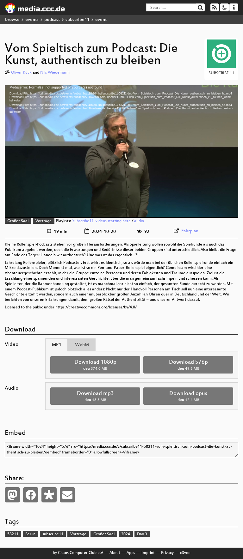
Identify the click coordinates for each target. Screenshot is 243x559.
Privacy (167, 553)
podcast (52, 19)
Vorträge (43, 221)
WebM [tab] (82, 345)
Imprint (148, 553)
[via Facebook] (30, 494)
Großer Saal (17, 221)
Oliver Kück (21, 72)
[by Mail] (67, 494)
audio (139, 221)
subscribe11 (77, 19)
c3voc (185, 553)
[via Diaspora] (49, 494)
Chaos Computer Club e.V (80, 553)
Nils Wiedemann (55, 72)
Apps (131, 553)
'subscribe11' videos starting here (101, 221)
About (114, 553)
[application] (121, 151)
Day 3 (142, 534)
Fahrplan (189, 231)
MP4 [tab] (56, 345)
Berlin (30, 534)
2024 (125, 534)
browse (12, 19)
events (32, 19)
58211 (12, 534)
